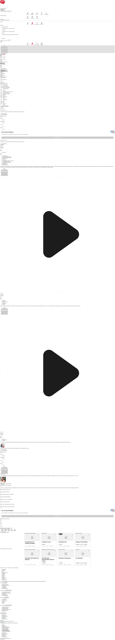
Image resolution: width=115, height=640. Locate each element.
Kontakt (3, 603)
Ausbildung (3, 601)
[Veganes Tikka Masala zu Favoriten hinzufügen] (89, 535)
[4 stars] (12, 530)
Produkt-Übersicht (4, 594)
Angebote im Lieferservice (6, 585)
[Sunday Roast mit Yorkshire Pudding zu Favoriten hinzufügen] (38, 535)
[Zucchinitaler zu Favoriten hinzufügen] (89, 551)
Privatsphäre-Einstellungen (6, 627)
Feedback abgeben (57, 137)
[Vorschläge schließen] (1, 41)
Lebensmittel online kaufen (6, 592)
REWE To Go (4, 615)
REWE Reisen (4, 632)
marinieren (51, 167)
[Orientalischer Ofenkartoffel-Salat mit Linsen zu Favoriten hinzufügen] (55, 551)
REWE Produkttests (5, 588)
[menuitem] (27, 13)
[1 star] (2, 530)
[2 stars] (5, 530)
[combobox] (4, 40)
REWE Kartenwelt (5, 616)
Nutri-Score (3, 611)
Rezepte (5, 567)
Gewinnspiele (4, 587)
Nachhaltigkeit (4, 599)
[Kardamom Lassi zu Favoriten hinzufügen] (55, 535)
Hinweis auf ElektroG (5, 629)
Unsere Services (4, 586)
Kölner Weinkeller (4, 636)
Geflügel (9, 567)
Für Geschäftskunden (5, 595)
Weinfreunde (4, 617)
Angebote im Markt (5, 584)
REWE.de (1, 567)
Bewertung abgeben (3, 531)
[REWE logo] (1, 25)
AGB (3, 624)
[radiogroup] (57, 530)
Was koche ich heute (5, 610)
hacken (47, 442)
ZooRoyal (3, 618)
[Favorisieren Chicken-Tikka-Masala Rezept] (3, 54)
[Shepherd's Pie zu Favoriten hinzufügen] (72, 535)
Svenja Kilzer (2, 482)
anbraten (100, 166)
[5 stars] (15, 530)
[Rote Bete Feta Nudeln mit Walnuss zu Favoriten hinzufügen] (38, 551)
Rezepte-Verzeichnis (5, 608)
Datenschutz (4, 625)
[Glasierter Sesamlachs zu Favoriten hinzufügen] (72, 551)
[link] (58, 28)
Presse (3, 602)
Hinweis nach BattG (5, 628)
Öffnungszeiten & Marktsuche (6, 609)
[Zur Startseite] (3, 5)
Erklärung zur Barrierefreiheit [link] (6, 631)
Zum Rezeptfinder (4, 113)
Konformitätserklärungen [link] (6, 630)
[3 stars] (9, 530)
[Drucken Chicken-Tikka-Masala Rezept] (1, 54)
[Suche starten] (9, 40)
